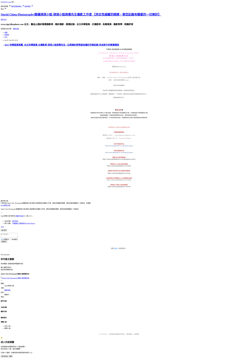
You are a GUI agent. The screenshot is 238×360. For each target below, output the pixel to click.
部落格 (6, 35)
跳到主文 (4, 19)
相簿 (5, 32)
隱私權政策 (129, 334)
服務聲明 (136, 334)
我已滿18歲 (4, 356)
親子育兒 (15, 221)
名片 (5, 37)
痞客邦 (17, 216)
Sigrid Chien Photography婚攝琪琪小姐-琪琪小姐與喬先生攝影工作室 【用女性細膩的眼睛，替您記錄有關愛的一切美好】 (81, 14)
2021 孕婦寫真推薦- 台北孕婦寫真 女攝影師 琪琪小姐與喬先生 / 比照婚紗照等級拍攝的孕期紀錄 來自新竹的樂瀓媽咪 (61, 45)
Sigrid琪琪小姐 (5, 205)
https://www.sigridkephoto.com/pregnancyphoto (119, 146)
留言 (21, 216)
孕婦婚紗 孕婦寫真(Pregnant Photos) (23, 223)
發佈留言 (3, 241)
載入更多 (3, 230)
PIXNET (105, 334)
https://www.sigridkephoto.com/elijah (119, 180)
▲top (2, 226)
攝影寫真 (16, 29)
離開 (10, 356)
